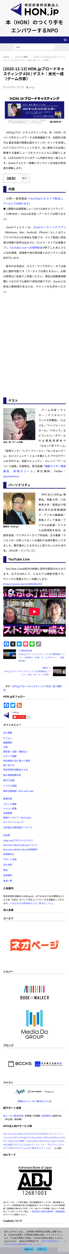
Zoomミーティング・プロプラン (41, 1144)
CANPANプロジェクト (50, 1133)
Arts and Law (10, 1133)
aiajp (32, 87)
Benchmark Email (28, 1133)
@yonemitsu (11, 476)
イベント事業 (10, 808)
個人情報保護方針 (12, 775)
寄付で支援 (8, 780)
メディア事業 (10, 804)
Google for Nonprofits (31, 1137)
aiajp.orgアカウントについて (18, 840)
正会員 (6, 835)
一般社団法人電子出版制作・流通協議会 (47, 1211)
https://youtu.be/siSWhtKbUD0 (22, 584)
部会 (5, 870)
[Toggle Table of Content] (22, 178)
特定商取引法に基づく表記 (16, 760)
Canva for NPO (10, 1137)
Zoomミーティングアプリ (49, 227)
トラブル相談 (10, 785)
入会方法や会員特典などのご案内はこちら (31, 903)
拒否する (42, 1249)
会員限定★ (8, 854)
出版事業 (7, 812)
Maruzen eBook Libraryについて (20, 845)
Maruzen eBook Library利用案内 (20, 849)
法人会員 (7, 864)
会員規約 (7, 875)
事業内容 (7, 798)
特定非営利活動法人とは (15, 769)
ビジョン (7, 738)
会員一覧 (7, 880)
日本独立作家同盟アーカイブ (17, 827)
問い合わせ (8, 765)
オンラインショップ (13, 822)
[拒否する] (65, 1240)
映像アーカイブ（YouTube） (18, 817)
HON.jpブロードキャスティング (28, 686)
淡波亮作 (46, 1115)
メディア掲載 (10, 756)
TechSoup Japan (48, 1140)
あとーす (7, 1115)
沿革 (5, 747)
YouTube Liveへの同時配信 (26, 247)
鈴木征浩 (18, 1115)
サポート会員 (10, 859)
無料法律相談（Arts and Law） (19, 790)
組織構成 (7, 742)
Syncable (33, 1140)
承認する (28, 1249)
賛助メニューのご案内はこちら (34, 1101)
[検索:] (34, 46)
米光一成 (50, 686)
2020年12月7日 (15, 87)
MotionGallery (51, 1137)
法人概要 (7, 732)
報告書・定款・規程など (15, 751)
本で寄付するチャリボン (40, 1148)
